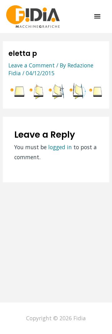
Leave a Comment (31, 65)
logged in (60, 147)
